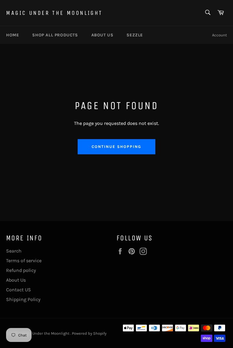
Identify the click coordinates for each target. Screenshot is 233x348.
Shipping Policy (23, 299)
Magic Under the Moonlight (54, 12)
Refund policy (21, 270)
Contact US (18, 290)
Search (14, 251)
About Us (16, 280)
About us (102, 35)
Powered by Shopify (89, 333)
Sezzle (135, 35)
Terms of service (24, 260)
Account (219, 35)
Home (12, 35)
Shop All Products (55, 35)
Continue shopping (116, 146)
